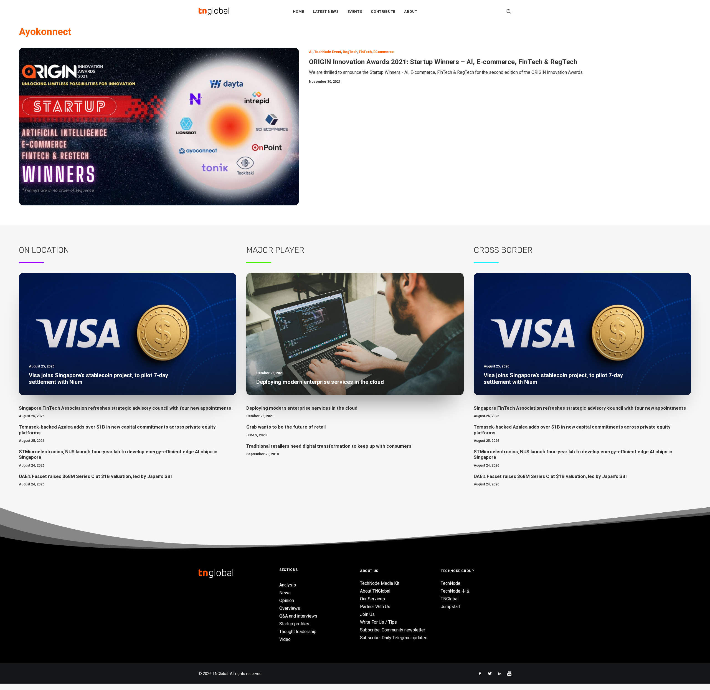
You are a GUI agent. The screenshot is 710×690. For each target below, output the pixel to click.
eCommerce (383, 52)
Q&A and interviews (298, 616)
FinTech (365, 52)
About (410, 11)
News (285, 592)
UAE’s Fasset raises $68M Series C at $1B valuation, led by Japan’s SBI (95, 476)
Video (285, 639)
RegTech (350, 52)
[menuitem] (298, 11)
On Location (44, 250)
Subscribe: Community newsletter (392, 630)
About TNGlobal (375, 591)
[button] (508, 11)
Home (298, 11)
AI (311, 52)
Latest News (325, 11)
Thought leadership (297, 631)
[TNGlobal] (214, 11)
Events (355, 11)
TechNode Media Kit (379, 583)
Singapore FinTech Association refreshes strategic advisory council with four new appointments (125, 408)
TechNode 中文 (455, 591)
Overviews (289, 608)
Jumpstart (450, 606)
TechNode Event (327, 52)
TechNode (450, 583)
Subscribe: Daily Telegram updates (393, 637)
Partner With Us (375, 606)
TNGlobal (449, 598)
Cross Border (503, 250)
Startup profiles (294, 623)
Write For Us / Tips (378, 622)
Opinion (286, 600)
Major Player (275, 250)
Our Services (372, 598)
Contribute (383, 11)
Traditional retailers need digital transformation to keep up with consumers (328, 446)
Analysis (287, 585)
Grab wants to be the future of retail (286, 427)
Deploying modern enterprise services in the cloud (301, 408)
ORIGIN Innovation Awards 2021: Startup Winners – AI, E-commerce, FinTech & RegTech (443, 62)
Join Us (367, 614)
